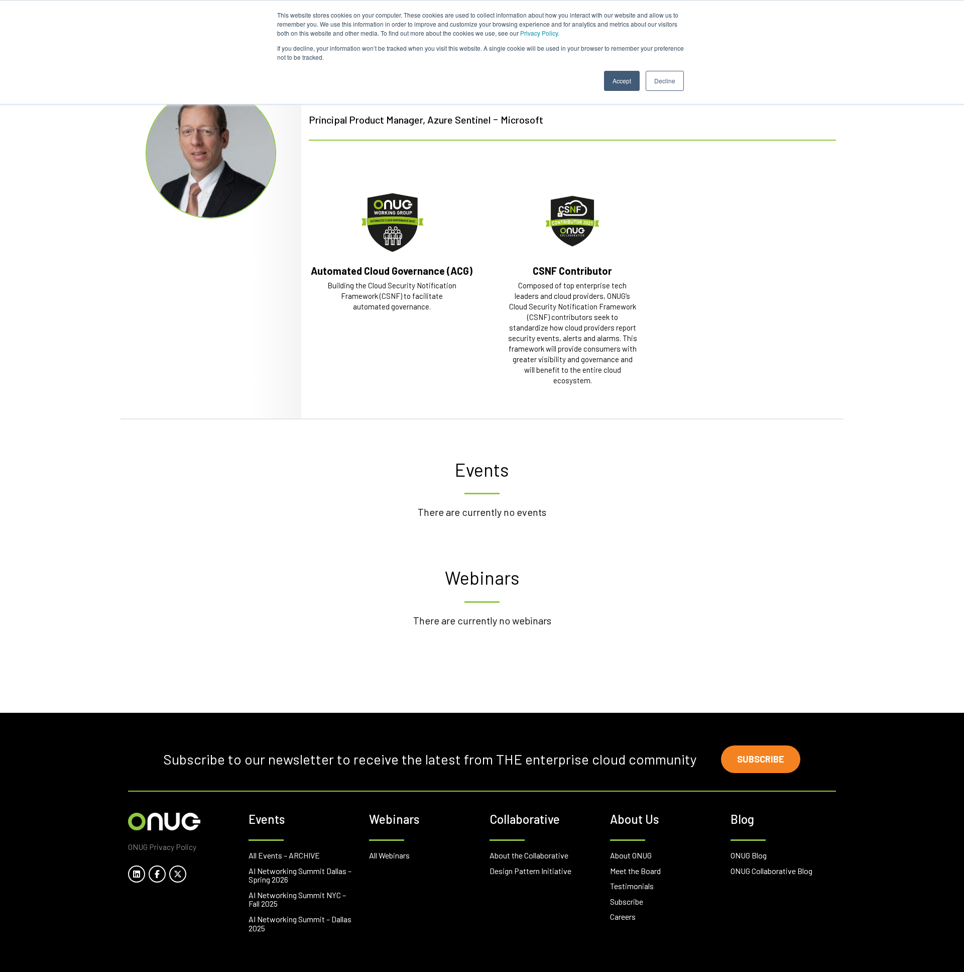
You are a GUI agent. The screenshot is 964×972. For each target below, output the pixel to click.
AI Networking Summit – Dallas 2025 (300, 923)
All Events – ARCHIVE (284, 855)
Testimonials (632, 886)
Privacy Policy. (539, 33)
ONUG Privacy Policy (162, 846)
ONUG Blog (749, 855)
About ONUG (631, 855)
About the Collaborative (529, 855)
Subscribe (760, 759)
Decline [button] (664, 80)
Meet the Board (635, 871)
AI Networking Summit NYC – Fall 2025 (297, 899)
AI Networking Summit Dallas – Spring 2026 (300, 875)
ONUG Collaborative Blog (771, 871)
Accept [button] (622, 80)
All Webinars (389, 855)
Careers (623, 916)
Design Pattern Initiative (530, 871)
